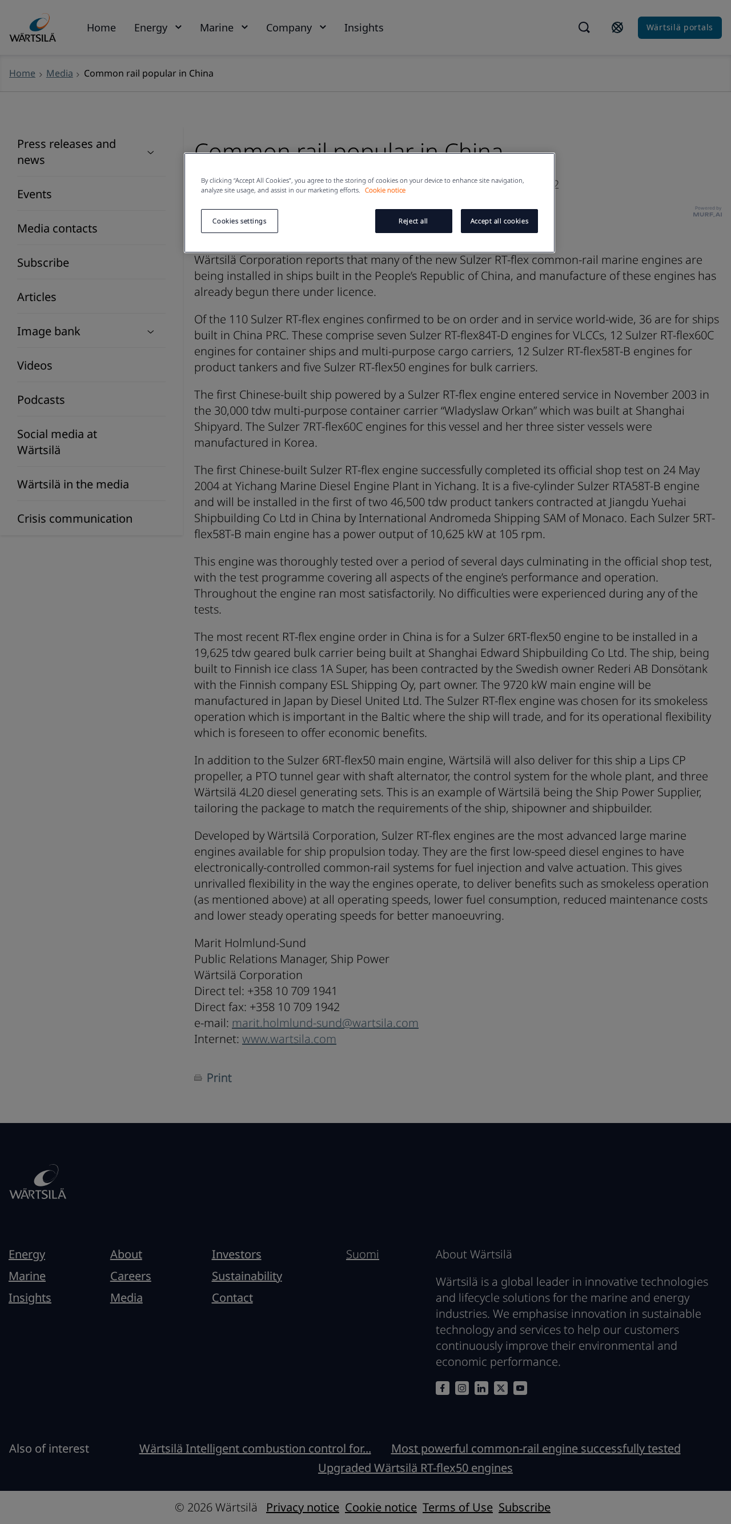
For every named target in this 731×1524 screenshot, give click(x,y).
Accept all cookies (499, 220)
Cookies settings (239, 220)
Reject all (413, 220)
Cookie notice (385, 190)
